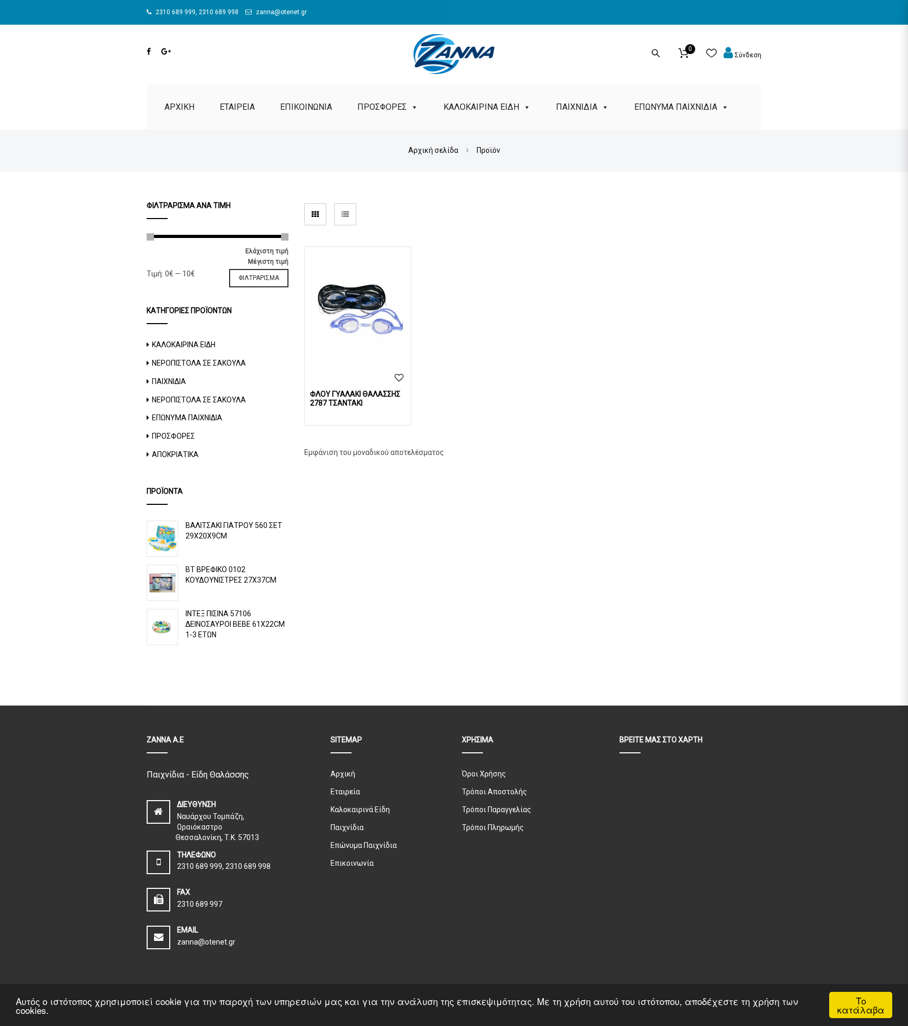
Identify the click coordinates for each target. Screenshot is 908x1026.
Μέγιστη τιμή (268, 261)
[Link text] (149, 51)
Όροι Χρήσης (484, 774)
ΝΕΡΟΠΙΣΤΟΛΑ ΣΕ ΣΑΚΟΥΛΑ (199, 363)
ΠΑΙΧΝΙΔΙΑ (576, 107)
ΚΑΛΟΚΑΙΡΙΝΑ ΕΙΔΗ (481, 107)
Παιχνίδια (347, 827)
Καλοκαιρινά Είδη (360, 809)
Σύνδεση (747, 55)
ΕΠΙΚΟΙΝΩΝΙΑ (306, 107)
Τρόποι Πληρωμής (493, 827)
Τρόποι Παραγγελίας (496, 809)
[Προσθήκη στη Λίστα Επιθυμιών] (399, 378)
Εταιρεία (345, 791)
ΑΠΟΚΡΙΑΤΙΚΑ (175, 454)
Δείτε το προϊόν (358, 307)
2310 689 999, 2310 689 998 (196, 12)
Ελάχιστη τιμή (266, 251)
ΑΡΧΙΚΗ (179, 107)
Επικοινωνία (352, 863)
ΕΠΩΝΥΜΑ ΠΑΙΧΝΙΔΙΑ (675, 107)
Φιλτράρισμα (259, 278)
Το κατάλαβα (860, 1005)
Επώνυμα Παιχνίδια (364, 845)
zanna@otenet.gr (280, 12)
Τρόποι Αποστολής (494, 791)
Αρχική (343, 774)
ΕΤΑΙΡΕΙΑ (237, 107)
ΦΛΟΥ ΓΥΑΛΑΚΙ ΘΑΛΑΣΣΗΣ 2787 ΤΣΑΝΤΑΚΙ (355, 398)
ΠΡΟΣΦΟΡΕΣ (382, 107)
